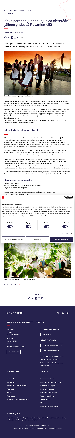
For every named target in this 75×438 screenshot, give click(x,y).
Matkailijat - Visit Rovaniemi (17, 385)
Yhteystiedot (45, 399)
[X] (9, 37)
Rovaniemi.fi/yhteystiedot (49, 359)
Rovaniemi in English (47, 385)
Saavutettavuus (23, 428)
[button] (21, 37)
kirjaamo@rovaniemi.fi (50, 350)
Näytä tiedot (65, 233)
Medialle (43, 403)
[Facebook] (5, 37)
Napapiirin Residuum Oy (31, 418)
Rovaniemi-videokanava (48, 392)
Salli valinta (37, 239)
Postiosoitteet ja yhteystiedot (52, 356)
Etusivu (6, 10)
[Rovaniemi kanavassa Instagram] (63, 313)
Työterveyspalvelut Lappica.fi (17, 420)
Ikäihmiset (10, 379)
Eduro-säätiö (11, 418)
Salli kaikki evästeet (61, 239)
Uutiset (30, 10)
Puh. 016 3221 (47, 334)
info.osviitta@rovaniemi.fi (52, 345)
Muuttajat (10, 389)
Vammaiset (11, 396)
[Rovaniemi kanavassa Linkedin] (67, 313)
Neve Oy (19, 418)
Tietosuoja (32, 428)
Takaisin (10, 13)
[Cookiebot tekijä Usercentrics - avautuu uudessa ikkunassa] (65, 197)
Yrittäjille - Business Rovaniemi (18, 399)
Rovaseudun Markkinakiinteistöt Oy (53, 418)
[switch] (28, 226)
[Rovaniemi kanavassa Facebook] (58, 313)
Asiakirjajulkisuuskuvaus (55, 428)
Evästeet (15, 428)
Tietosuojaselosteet (41, 428)
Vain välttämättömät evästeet (14, 239)
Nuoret (9, 392)
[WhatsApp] (15, 37)
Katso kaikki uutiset (10, 284)
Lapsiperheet (11, 382)
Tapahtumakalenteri (47, 396)
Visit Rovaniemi (33, 420)
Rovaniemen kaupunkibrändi (50, 382)
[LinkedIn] (12, 37)
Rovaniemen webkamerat (49, 406)
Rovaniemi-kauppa (47, 389)
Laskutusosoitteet (47, 379)
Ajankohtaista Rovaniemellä (18, 10)
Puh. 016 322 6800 (14, 352)
